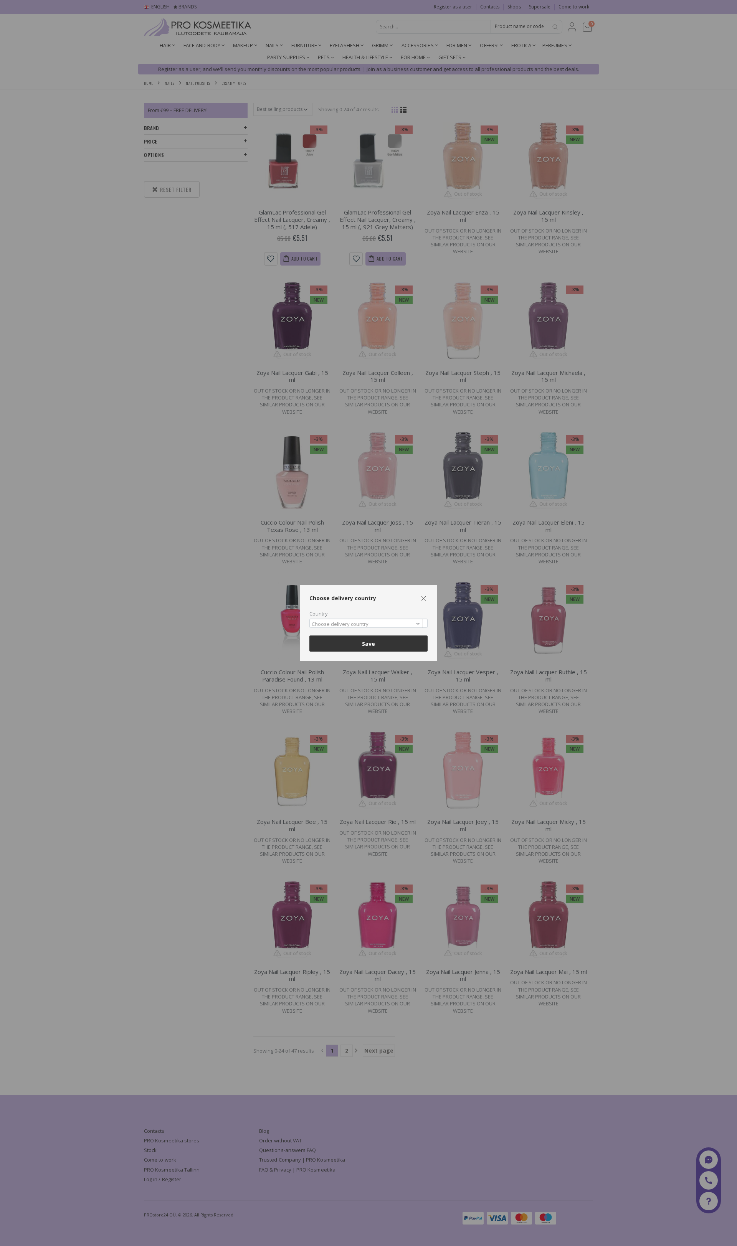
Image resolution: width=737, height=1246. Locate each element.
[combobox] (368, 623)
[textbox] (366, 624)
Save (368, 643)
